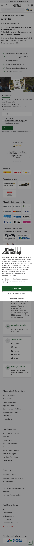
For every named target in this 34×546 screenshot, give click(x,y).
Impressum (21, 298)
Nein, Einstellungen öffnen (17, 294)
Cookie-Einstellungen (9, 281)
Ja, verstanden (17, 288)
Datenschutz (13, 298)
